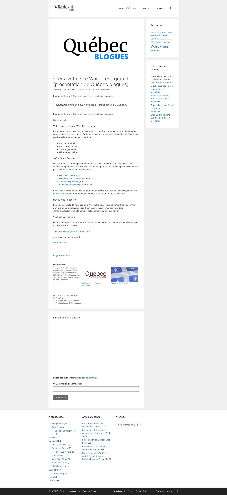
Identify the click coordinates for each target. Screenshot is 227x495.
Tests (51, 477)
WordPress (74, 295)
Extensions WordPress (65, 431)
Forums (146, 8)
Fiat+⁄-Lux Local (59, 444)
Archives (170, 491)
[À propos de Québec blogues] (67, 274)
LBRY (153, 38)
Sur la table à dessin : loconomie (162, 89)
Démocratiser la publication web (74, 178)
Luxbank (56, 455)
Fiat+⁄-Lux (53, 437)
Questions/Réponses (127, 8)
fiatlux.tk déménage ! (119, 283)
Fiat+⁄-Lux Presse (60, 448)
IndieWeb (164, 35)
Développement (55, 423)
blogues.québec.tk (62, 255)
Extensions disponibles (70, 185)
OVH (153, 42)
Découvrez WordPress (69, 175)
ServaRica (159, 42)
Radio (138, 491)
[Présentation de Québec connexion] (95, 274)
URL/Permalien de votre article (67, 384)
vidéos (165, 42)
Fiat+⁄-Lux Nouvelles (64, 452)
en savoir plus (89, 378)
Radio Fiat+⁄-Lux (59, 462)
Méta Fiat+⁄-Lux (59, 459)
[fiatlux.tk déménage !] (124, 274)
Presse (131, 491)
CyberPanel (169, 32)
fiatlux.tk (52, 441)
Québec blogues (62, 295)
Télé (145, 491)
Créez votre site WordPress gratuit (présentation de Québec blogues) (95, 456)
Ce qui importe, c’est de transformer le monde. (161, 79)
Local (151, 491)
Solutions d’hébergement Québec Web (71, 231)
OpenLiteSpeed (167, 39)
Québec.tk (53, 470)
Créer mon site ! (60, 120)
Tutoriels (52, 481)
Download (160, 491)
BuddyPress (161, 32)
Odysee (159, 39)
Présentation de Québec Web (96, 440)
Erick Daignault (158, 95)
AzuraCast (154, 32)
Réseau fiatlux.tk (118, 491)
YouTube (155, 50)
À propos (160, 8)
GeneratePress (89, 491)
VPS (168, 42)
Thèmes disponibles (68, 181)
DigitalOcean (155, 36)
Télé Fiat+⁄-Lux (59, 466)
